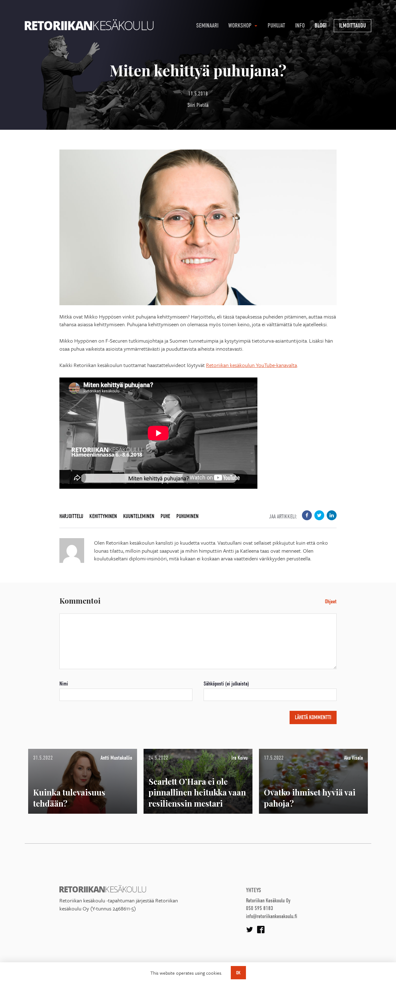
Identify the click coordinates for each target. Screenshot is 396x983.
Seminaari (207, 25)
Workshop (240, 25)
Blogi (320, 25)
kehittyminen (103, 516)
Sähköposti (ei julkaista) (226, 684)
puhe (165, 516)
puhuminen (187, 516)
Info (300, 25)
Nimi (63, 684)
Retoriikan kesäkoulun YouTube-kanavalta (251, 365)
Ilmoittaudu (352, 25)
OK (238, 973)
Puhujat (276, 25)
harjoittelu (71, 516)
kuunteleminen (138, 516)
